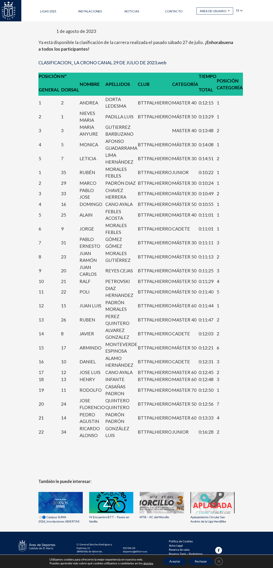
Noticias (132, 11)
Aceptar (174, 561)
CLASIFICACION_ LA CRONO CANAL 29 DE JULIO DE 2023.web (102, 62)
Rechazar (201, 561)
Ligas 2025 (48, 11)
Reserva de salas (179, 549)
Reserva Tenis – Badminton (186, 554)
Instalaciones (90, 11)
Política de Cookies (181, 541)
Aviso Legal (176, 545)
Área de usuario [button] (213, 11)
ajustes (148, 563)
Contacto (174, 11)
